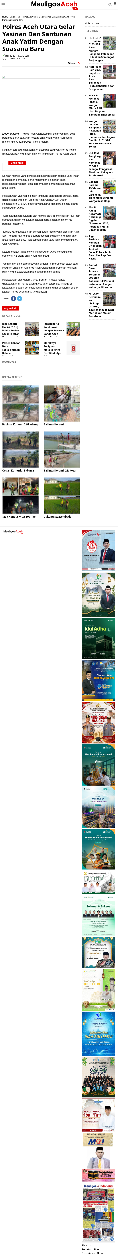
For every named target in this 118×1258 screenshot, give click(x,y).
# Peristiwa (92, 23)
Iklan (100, 1253)
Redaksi (86, 1249)
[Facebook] (13, 298)
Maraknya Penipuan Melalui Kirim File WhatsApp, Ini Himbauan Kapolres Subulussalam (58, 351)
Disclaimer (88, 1253)
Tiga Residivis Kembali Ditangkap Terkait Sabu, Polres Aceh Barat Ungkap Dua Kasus (100, 247)
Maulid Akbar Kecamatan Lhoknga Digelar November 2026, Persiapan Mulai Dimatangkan (99, 219)
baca (72, 63)
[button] (114, 2)
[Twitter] (19, 298)
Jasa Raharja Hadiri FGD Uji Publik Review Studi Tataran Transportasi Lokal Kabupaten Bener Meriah (16, 334)
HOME (5, 16)
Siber (97, 1249)
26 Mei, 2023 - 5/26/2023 (19, 58)
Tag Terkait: (10, 308)
